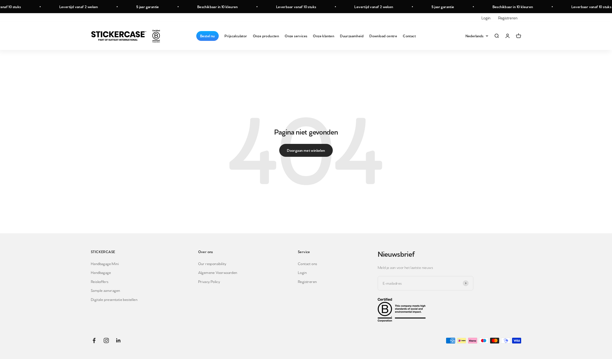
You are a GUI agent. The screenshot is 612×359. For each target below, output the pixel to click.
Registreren (507, 17)
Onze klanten (323, 35)
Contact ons (307, 263)
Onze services (296, 35)
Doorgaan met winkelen (306, 150)
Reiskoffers (99, 281)
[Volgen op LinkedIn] (118, 340)
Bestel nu (207, 35)
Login (486, 17)
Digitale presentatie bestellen (114, 299)
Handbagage (101, 272)
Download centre (383, 35)
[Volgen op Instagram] (106, 340)
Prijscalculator (235, 35)
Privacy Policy (209, 281)
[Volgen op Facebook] (94, 340)
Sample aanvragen (105, 290)
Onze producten (266, 35)
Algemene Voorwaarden (217, 272)
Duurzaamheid (352, 35)
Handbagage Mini (105, 263)
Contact (409, 35)
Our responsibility (212, 263)
